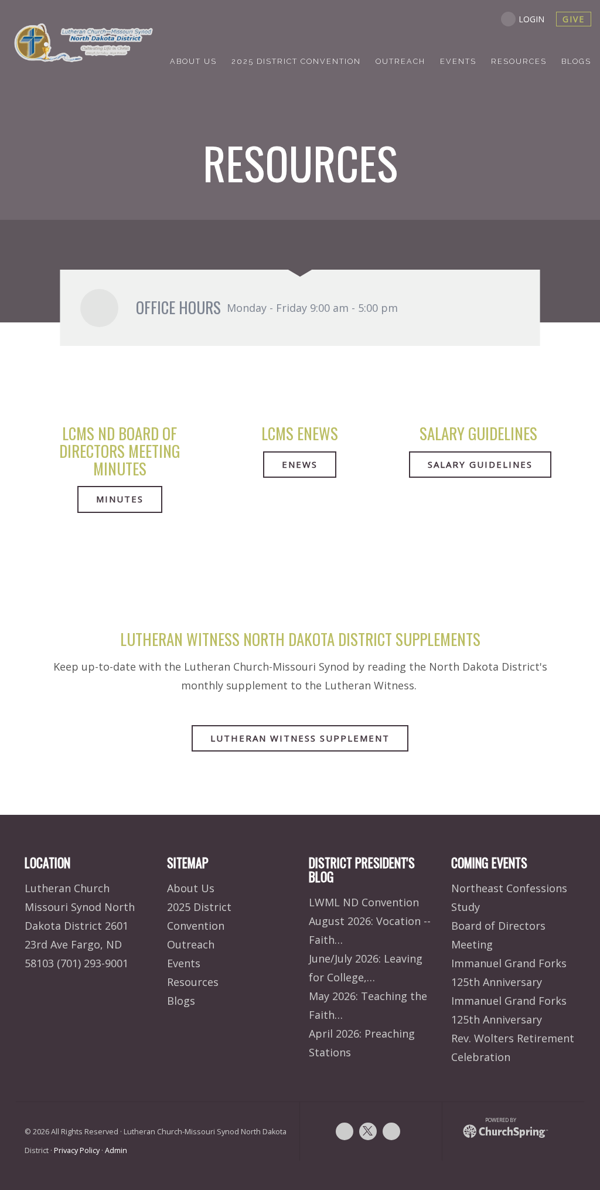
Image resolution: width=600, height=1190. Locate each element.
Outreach (190, 944)
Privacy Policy (77, 1150)
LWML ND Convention (364, 902)
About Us (190, 888)
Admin (116, 1150)
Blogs (181, 1001)
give (573, 19)
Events (183, 963)
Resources (193, 982)
